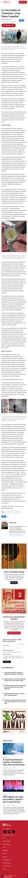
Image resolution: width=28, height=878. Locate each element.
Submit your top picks (14, 633)
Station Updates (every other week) (12, 652)
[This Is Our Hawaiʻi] (14, 721)
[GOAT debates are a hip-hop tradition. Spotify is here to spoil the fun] (13, 786)
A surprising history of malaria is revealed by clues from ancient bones (14, 762)
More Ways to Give (7, 859)
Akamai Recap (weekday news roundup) (13, 656)
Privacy (4, 869)
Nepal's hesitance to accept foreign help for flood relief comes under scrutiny (14, 679)
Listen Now (14, 582)
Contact (4, 853)
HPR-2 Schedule (6, 844)
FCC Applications (6, 862)
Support (5, 856)
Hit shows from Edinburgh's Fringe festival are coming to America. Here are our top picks (15, 701)
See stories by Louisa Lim (16, 535)
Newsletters (5, 850)
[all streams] (26, 876)
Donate (23, 2)
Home (4, 838)
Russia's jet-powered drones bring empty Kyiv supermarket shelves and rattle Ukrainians (14, 687)
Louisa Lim (8, 19)
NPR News (8, 512)
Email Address (6, 645)
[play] (2, 876)
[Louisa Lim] (4, 524)
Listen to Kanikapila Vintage (14, 572)
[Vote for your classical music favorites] (14, 601)
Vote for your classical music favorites (14, 618)
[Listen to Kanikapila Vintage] (14, 556)
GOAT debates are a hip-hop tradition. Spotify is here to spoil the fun (13, 799)
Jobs (4, 847)
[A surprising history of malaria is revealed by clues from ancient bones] (13, 749)
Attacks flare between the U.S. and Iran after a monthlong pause (14, 694)
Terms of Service (7, 866)
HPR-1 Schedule (6, 841)
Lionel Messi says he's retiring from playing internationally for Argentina (13, 673)
